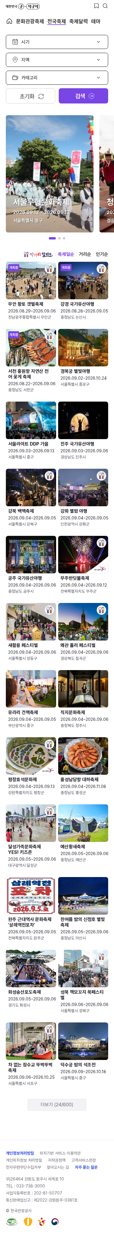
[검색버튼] (105, 6)
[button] (52, 238)
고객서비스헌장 (83, 1160)
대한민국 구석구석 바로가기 (23, 6)
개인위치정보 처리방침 (24, 1160)
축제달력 (78, 21)
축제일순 (66, 254)
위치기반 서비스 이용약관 (60, 1153)
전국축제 (56, 21)
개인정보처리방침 (20, 1153)
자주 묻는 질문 (86, 1167)
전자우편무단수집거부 (23, 1167)
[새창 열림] (12, 1222)
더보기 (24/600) (57, 1104)
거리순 (85, 254)
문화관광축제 (30, 21)
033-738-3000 (30, 1186)
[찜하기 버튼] (96, 6)
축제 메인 (9, 21)
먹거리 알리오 (38, 254)
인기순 (102, 254)
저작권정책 (56, 1160)
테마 (96, 21)
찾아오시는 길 (58, 1167)
